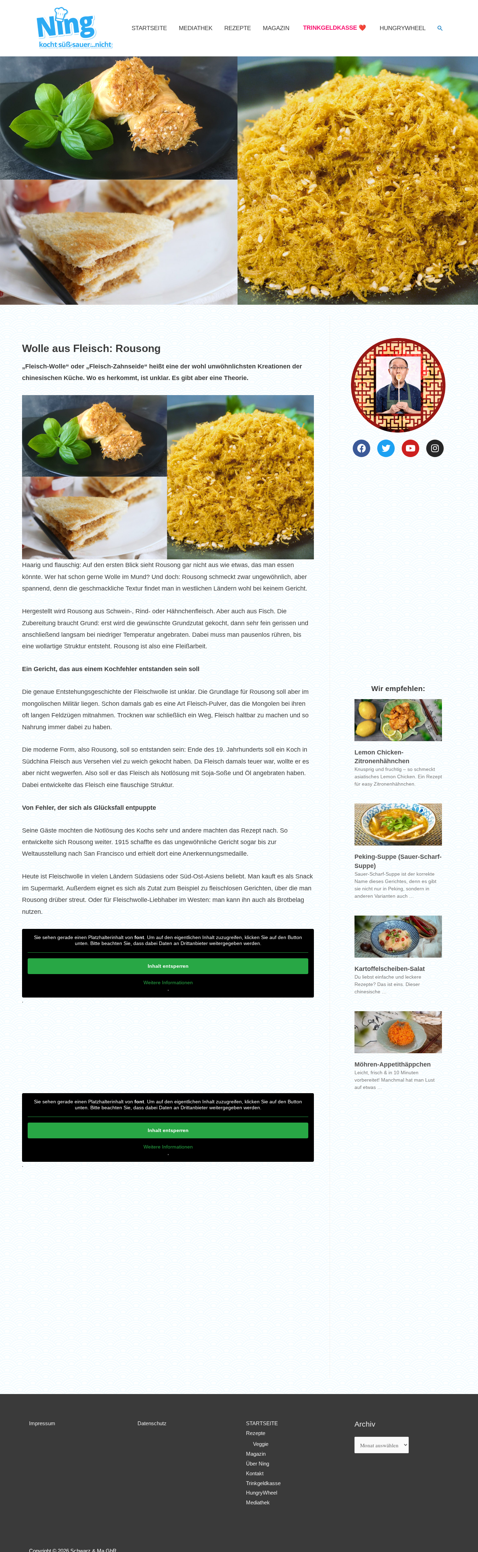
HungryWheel (403, 28)
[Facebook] (361, 448)
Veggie (260, 1444)
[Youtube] (410, 448)
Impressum (42, 1423)
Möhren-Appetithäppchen (392, 1064)
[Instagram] (435, 448)
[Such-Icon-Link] (440, 28)
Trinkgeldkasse (263, 1483)
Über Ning (257, 1464)
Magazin (276, 28)
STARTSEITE (149, 28)
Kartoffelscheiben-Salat (389, 968)
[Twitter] (386, 448)
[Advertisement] (168, 1313)
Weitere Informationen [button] (168, 982)
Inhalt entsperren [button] (168, 966)
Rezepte (237, 28)
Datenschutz (152, 1423)
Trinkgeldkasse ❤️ (334, 28)
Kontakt (254, 1473)
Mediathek (195, 28)
